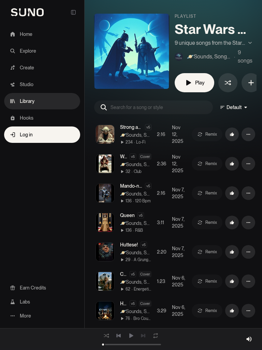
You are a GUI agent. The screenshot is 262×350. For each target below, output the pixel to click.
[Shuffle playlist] (227, 82)
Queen (127, 215)
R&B (139, 230)
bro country (142, 318)
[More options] (248, 134)
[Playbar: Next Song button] (143, 335)
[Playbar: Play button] (131, 335)
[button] (105, 134)
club (138, 171)
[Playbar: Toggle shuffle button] (106, 335)
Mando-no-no (134, 186)
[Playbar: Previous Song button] (118, 335)
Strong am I (132, 127)
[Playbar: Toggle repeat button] (155, 335)
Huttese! (129, 244)
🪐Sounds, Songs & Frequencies (134, 135)
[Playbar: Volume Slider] (249, 339)
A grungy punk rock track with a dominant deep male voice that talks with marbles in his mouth (142, 259)
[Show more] (213, 43)
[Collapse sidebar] (73, 12)
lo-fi (140, 142)
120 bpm (143, 201)
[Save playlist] (251, 82)
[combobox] (234, 107)
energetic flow (142, 289)
